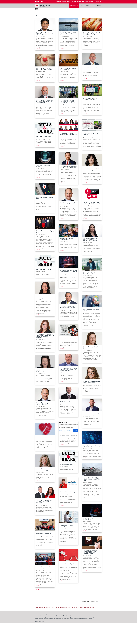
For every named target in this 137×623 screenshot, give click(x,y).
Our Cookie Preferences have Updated (68, 435)
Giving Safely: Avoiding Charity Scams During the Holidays (67, 563)
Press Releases (43, 36)
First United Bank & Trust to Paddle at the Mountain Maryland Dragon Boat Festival (68, 33)
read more (38, 48)
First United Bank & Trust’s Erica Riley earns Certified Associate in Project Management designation (44, 297)
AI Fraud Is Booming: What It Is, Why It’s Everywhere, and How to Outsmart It (68, 271)
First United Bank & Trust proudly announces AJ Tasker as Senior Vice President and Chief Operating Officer (92, 414)
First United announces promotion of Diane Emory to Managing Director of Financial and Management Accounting (45, 336)
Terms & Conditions (71, 607)
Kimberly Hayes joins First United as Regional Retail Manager (91, 382)
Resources (58, 1)
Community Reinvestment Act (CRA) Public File (42, 608)
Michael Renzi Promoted (65, 401)
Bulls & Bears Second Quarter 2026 (44, 269)
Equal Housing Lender (94, 601)
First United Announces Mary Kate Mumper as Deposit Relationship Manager (91, 347)
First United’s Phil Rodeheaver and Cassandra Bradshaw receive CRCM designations (44, 501)
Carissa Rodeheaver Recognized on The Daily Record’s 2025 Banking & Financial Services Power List (68, 492)
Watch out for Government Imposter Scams (44, 198)
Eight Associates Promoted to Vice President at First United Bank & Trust (68, 134)
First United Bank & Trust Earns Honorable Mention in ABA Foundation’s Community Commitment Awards (90, 552)
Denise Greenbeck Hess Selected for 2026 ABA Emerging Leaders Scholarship (44, 370)
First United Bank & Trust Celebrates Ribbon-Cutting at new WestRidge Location (44, 568)
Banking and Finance (67, 494)
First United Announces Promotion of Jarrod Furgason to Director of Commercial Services (68, 203)
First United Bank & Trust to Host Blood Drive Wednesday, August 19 (44, 69)
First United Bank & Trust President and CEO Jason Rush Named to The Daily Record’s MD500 (44, 101)
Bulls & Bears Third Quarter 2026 (43, 136)
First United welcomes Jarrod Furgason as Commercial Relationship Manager (43, 403)
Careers (97, 1)
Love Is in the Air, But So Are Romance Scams (45, 437)
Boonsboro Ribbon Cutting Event (43, 533)
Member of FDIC (85, 601)
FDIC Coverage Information (62, 607)
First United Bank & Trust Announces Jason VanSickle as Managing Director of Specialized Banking (68, 369)
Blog (41, 168)
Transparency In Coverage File (89, 607)
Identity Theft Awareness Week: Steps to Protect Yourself (92, 446)
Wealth (99, 5)
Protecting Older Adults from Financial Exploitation (66, 239)
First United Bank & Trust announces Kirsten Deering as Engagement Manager (44, 469)
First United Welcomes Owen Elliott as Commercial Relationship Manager (68, 167)
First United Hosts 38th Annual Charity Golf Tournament (90, 99)
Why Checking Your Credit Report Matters (91, 310)
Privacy (81, 607)
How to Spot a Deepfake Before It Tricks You (43, 166)
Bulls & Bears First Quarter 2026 (67, 464)
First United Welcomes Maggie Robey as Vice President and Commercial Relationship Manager (91, 169)
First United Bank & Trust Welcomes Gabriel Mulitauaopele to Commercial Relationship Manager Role (45, 33)
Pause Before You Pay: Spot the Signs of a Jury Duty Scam (68, 69)
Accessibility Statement (39, 607)
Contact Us (91, 1)
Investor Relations (76, 1)
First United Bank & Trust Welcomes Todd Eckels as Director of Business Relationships (91, 68)
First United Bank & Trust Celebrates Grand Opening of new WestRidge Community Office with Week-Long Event (91, 479)
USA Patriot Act (54, 607)
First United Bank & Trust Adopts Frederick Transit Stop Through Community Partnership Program (67, 101)
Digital (94, 5)
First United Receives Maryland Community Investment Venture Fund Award (45, 231)
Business (82, 5)
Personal (88, 5)
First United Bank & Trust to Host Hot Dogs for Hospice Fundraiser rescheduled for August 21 (92, 33)
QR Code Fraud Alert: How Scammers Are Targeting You (68, 338)
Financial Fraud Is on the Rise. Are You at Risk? (67, 526)
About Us (69, 1)
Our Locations (85, 1)
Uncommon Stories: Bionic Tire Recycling (90, 134)
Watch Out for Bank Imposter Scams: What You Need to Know (91, 519)
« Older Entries (38, 589)
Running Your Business (92, 135)
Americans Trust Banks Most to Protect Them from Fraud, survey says (92, 273)
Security (64, 1)
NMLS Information (47, 607)
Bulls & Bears (42, 137)
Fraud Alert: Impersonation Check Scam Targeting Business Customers (91, 203)
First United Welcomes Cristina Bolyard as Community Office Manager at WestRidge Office (90, 239)
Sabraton (70, 403)
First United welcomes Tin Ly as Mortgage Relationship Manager (67, 307)
